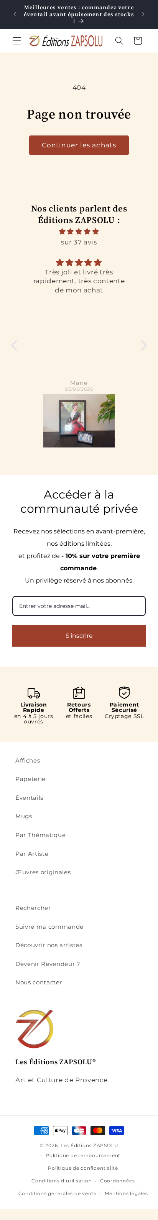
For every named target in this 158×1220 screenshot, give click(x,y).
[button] (17, 40)
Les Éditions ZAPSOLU (89, 1145)
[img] (79, 231)
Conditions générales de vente (57, 1193)
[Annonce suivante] (143, 14)
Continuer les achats (79, 145)
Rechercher (33, 907)
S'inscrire (79, 635)
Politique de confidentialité (83, 1168)
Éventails (29, 797)
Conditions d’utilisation (61, 1181)
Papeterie (30, 779)
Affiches (27, 760)
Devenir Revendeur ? (48, 963)
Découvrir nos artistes (48, 945)
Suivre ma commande (49, 926)
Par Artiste (31, 853)
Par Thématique (40, 835)
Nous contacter (38, 982)
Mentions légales (126, 1193)
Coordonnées (117, 1181)
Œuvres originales (43, 872)
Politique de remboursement (83, 1155)
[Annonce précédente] (15, 14)
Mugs (23, 816)
